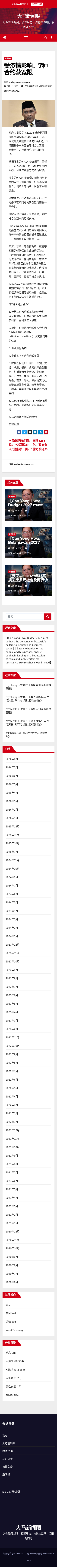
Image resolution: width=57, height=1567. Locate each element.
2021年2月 (12, 1214)
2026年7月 (12, 767)
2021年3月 (12, 1206)
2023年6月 (12, 995)
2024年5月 (12, 902)
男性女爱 (11, 1386)
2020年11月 (12, 1240)
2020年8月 (12, 1265)
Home (28, 1560)
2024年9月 (12, 877)
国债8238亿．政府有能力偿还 (40, 445)
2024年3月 (12, 919)
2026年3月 (12, 801)
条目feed (11, 1313)
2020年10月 (13, 1248)
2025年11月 (12, 835)
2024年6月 (12, 894)
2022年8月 (12, 1062)
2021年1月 (12, 1223)
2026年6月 (12, 776)
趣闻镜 (9, 1395)
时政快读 (8, 58)
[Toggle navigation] (26, 37)
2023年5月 (12, 1003)
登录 (8, 1304)
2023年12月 (13, 944)
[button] (45, 37)
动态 (8, 1352)
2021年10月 (13, 1147)
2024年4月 (12, 911)
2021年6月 (12, 1181)
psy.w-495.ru (13, 709)
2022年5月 (12, 1088)
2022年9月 (12, 1054)
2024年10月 (13, 868)
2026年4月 (12, 792)
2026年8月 (12, 759)
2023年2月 (12, 1029)
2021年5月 (12, 1189)
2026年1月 (12, 818)
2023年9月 (12, 970)
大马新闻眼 (28, 16)
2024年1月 (12, 936)
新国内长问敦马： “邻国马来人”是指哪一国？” (20, 445)
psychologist (13, 685)
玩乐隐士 (11, 1378)
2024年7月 (12, 885)
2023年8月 (12, 978)
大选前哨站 (12, 1361)
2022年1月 (12, 1122)
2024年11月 (12, 860)
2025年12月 (13, 826)
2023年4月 (12, 1012)
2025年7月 (12, 852)
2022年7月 (12, 1071)
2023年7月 (12, 987)
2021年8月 (12, 1164)
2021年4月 (12, 1198)
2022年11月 (12, 1037)
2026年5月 (12, 784)
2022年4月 (12, 1096)
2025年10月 (13, 843)
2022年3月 (12, 1105)
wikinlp (10, 733)
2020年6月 (12, 1282)
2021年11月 (12, 1138)
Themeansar (48, 1553)
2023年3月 (12, 1020)
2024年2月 (12, 927)
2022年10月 (13, 1046)
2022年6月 (12, 1079)
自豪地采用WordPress (13, 1553)
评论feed (11, 1321)
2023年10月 (13, 961)
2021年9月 (12, 1155)
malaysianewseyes (19, 82)
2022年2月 (12, 1113)
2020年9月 (12, 1257)
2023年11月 (12, 953)
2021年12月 (13, 1130)
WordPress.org (14, 1330)
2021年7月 (12, 1172)
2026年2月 (12, 809)
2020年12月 (13, 1231)
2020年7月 (12, 1273)
